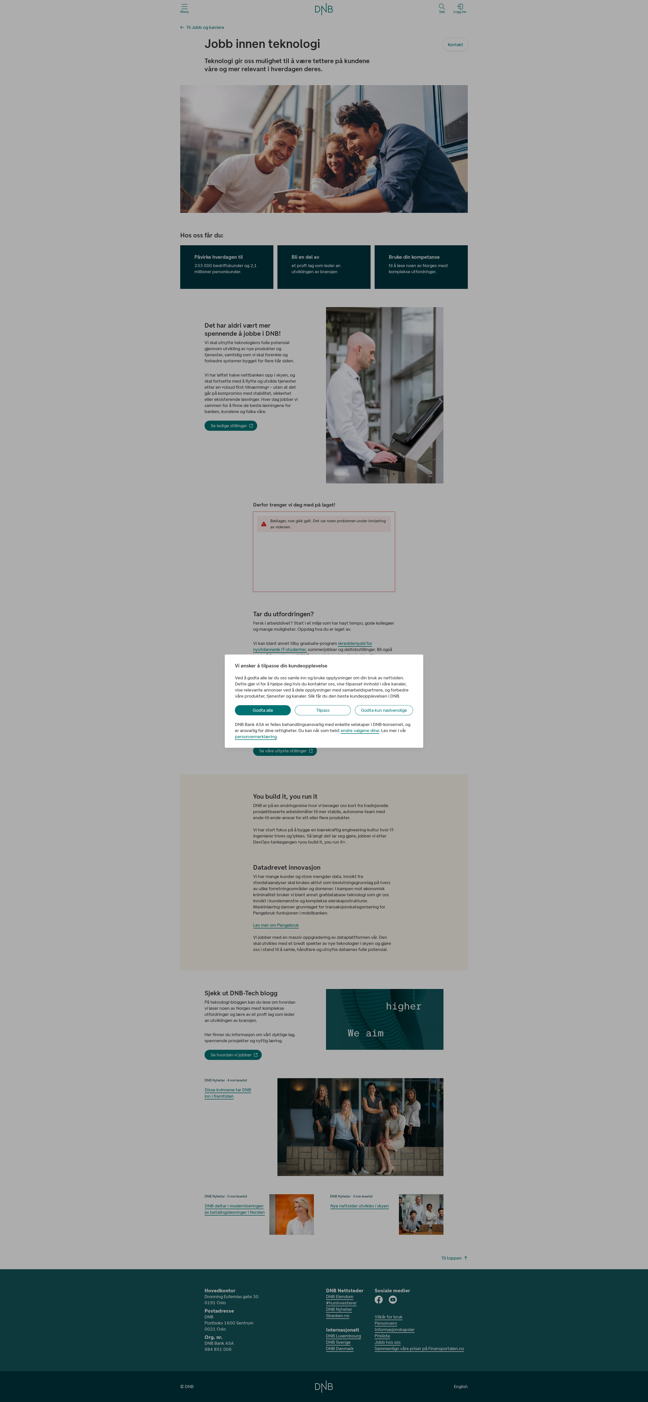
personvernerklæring (256, 736)
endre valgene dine (360, 730)
